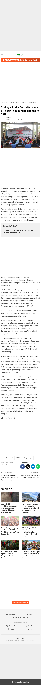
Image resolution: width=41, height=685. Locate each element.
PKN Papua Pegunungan (24, 458)
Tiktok (12, 629)
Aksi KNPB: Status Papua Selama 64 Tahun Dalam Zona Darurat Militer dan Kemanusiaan (31, 555)
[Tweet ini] (27, 466)
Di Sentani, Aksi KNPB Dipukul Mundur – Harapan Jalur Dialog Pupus (9, 555)
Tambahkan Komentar (20, 603)
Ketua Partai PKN (7, 458)
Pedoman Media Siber (20, 618)
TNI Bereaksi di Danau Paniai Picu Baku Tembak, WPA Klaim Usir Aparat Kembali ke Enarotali (30, 508)
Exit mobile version (20, 682)
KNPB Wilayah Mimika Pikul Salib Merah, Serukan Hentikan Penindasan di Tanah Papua (29, 532)
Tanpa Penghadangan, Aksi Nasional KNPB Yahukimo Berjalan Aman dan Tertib (10, 531)
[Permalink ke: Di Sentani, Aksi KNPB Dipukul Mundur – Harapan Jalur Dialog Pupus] (10, 545)
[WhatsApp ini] (38, 466)
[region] (20, 18)
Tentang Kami (10, 614)
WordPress (31, 626)
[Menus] (2, 54)
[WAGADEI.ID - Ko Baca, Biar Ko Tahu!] (20, 54)
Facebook (12, 626)
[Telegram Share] (33, 466)
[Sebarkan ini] (22, 466)
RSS (31, 629)
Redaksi (30, 614)
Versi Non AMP (20, 638)
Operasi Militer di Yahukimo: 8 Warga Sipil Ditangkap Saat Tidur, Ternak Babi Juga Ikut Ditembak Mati (9, 508)
